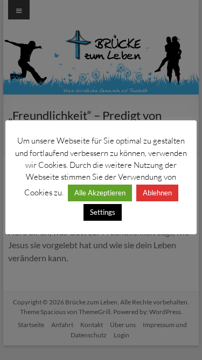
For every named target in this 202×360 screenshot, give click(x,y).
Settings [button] (102, 212)
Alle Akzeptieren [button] (100, 192)
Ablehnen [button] (157, 192)
